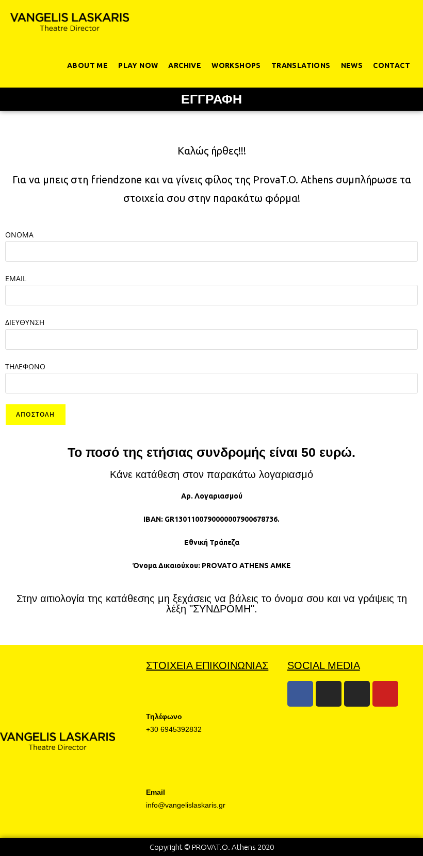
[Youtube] (385, 694)
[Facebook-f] (300, 694)
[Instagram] (328, 694)
